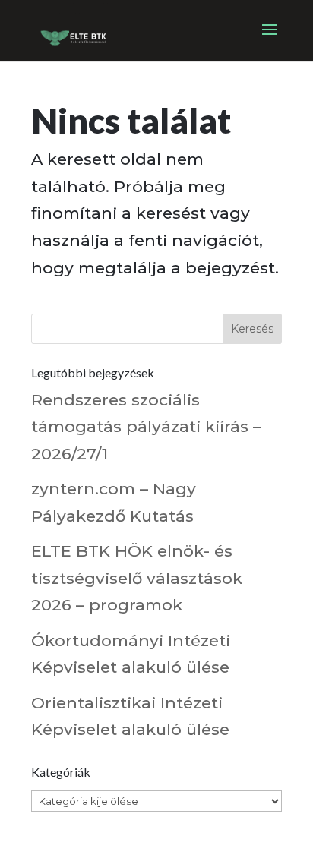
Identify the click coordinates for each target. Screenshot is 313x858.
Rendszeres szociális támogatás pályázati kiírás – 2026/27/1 (146, 426)
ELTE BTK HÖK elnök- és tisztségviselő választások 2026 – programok (136, 577)
